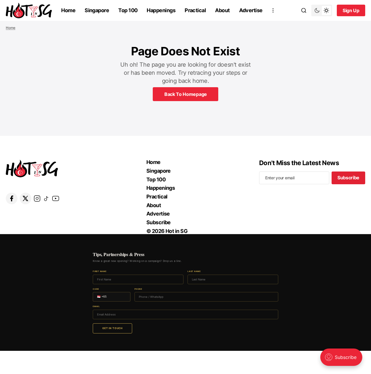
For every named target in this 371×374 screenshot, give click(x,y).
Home (68, 10)
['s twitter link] (25, 198)
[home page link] (29, 10)
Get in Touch (112, 328)
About (222, 10)
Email (96, 307)
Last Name (194, 272)
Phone (138, 289)
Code (96, 289)
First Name (100, 272)
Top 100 (127, 10)
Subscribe (158, 222)
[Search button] (304, 10)
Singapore (97, 10)
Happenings (161, 10)
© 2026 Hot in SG (167, 231)
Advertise (251, 10)
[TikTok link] (46, 198)
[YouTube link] (55, 198)
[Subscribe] (273, 10)
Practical (195, 10)
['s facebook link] (11, 198)
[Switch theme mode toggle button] (321, 10)
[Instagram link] (37, 198)
